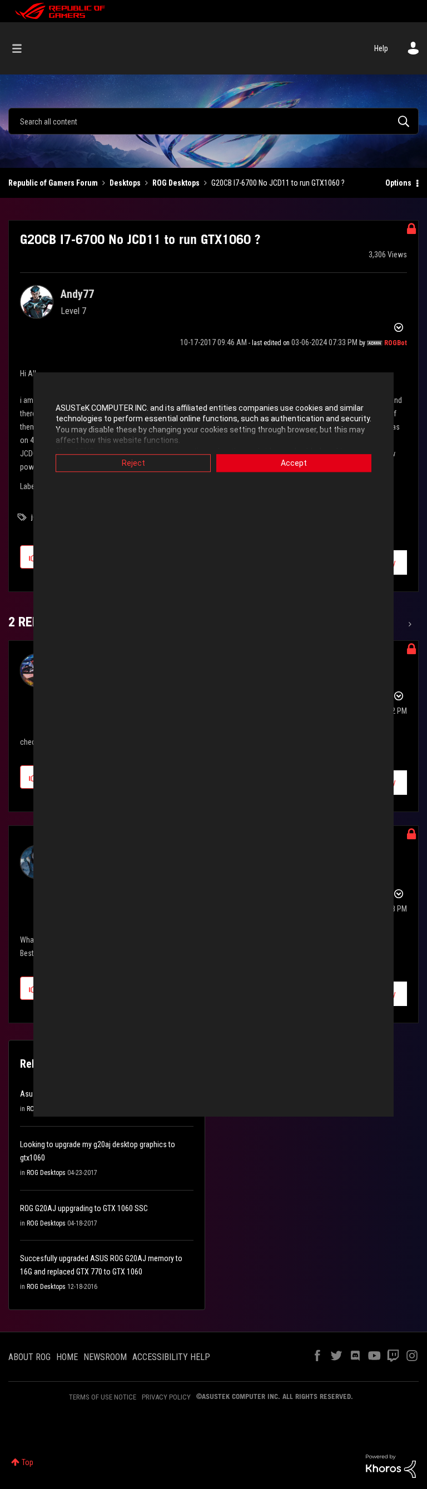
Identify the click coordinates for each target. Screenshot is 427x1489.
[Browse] (22, 48)
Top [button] (27, 1462)
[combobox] (213, 121)
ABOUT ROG (29, 1357)
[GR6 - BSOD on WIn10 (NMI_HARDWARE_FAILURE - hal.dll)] (409, 624)
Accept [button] (294, 463)
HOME (67, 1357)
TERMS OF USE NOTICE (102, 1397)
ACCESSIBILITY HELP (171, 1357)
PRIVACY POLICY (166, 1397)
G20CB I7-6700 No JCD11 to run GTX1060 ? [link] (278, 182)
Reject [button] (133, 463)
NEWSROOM (105, 1357)
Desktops (125, 182)
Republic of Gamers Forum (53, 182)
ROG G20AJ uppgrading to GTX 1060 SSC (84, 1208)
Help (381, 48)
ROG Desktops (176, 182)
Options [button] (398, 182)
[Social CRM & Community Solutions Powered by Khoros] (391, 1465)
